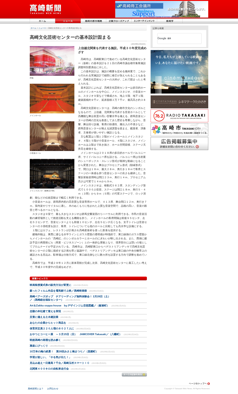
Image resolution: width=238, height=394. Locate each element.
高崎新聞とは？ (36, 388)
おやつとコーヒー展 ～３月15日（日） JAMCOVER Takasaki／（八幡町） (76, 334)
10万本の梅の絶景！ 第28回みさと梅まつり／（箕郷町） (64, 351)
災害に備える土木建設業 (44, 316)
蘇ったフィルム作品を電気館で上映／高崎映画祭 (58, 290)
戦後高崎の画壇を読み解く (45, 339)
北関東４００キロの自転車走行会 (49, 368)
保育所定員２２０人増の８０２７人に (52, 328)
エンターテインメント (144, 21)
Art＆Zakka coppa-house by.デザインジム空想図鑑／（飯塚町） (69, 305)
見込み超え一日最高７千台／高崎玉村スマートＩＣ (60, 362)
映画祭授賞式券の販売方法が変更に (50, 284)
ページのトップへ (199, 383)
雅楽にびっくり (39, 345)
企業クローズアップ (119, 21)
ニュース (68, 21)
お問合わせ (52, 388)
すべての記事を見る (134, 375)
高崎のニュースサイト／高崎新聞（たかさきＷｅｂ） (45, 9)
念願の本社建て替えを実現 (45, 311)
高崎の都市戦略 (93, 21)
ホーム (42, 21)
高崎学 (170, 21)
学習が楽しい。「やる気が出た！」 (50, 357)
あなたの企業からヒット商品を (48, 322)
